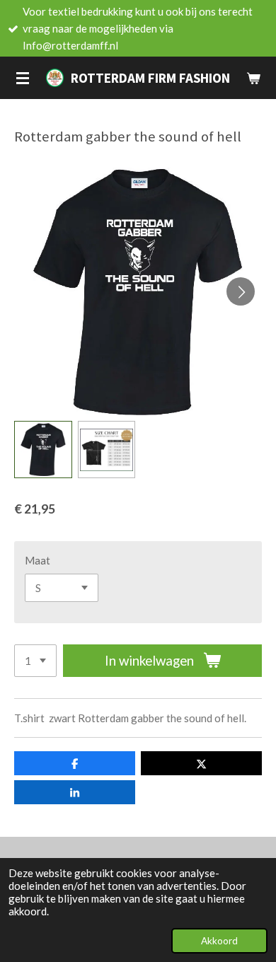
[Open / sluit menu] (22, 78)
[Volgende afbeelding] (240, 291)
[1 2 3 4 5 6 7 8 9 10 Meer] (35, 661)
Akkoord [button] (219, 940)
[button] (43, 450)
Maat (37, 560)
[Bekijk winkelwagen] (253, 78)
